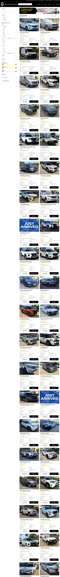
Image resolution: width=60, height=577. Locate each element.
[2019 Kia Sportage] (29, 540)
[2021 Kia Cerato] (49, 110)
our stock (50, 4)
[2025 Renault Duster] (49, 24)
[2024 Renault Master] (29, 53)
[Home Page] (2, 4)
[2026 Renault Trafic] (29, 82)
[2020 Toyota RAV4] (49, 454)
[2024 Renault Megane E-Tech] (29, 397)
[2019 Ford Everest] (29, 368)
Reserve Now (34, 44)
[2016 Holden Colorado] (29, 482)
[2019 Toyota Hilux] (49, 139)
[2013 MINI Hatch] (49, 339)
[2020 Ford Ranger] (49, 540)
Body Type (3, 58)
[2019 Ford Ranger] (49, 82)
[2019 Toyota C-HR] (29, 425)
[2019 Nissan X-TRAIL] (29, 167)
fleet (54, 4)
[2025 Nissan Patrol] (49, 511)
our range (38, 4)
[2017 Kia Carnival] (29, 24)
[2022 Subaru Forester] (29, 110)
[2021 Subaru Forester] (49, 225)
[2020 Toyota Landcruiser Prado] (49, 196)
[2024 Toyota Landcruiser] (29, 339)
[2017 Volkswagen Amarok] (29, 511)
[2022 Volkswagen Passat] (29, 282)
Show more (9, 38)
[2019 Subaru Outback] (49, 167)
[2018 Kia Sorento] (49, 53)
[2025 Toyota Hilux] (29, 196)
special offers (44, 4)
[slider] (2, 64)
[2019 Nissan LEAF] (49, 568)
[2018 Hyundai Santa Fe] (49, 368)
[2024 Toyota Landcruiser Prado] (29, 139)
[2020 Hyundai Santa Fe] (29, 253)
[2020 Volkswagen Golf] (29, 568)
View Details (24, 44)
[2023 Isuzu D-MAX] (29, 311)
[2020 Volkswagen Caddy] (49, 311)
